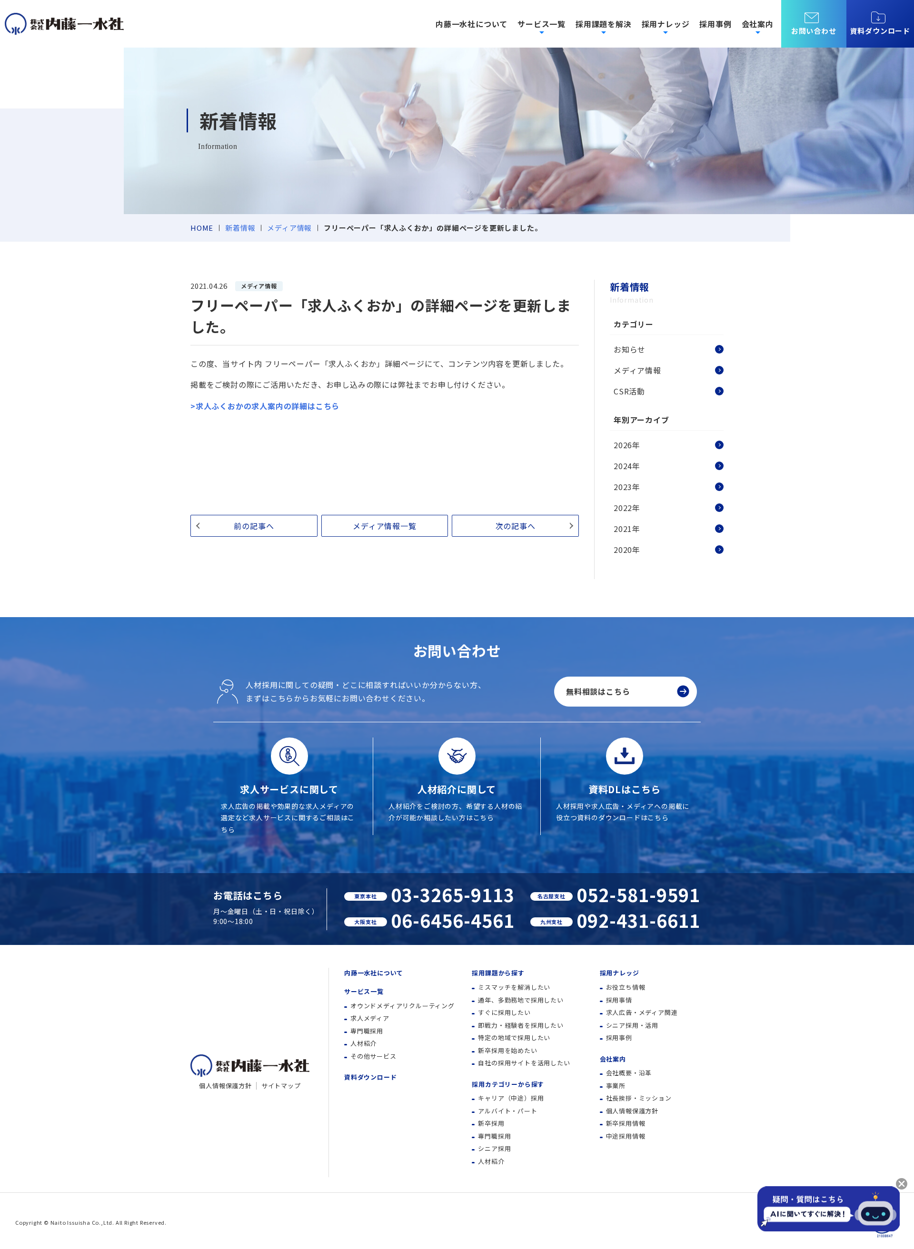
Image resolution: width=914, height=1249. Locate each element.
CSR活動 (629, 391)
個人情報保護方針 (225, 1085)
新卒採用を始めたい (507, 1050)
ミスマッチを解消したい (514, 987)
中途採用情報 (626, 1136)
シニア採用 (494, 1148)
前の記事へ (254, 525)
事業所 (616, 1085)
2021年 (627, 528)
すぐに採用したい (504, 1012)
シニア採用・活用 (632, 1025)
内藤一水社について (471, 24)
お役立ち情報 (626, 987)
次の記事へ (516, 525)
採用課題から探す (498, 972)
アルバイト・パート (507, 1110)
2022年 (627, 507)
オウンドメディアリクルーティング (402, 1005)
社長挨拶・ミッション (639, 1097)
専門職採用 (366, 1030)
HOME (201, 228)
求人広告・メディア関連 (642, 1012)
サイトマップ (281, 1085)
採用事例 (715, 24)
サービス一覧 (364, 991)
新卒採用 (491, 1123)
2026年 (627, 445)
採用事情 (619, 999)
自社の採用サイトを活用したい (524, 1062)
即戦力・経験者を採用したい (520, 1025)
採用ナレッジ (619, 972)
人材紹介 (363, 1043)
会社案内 (613, 1058)
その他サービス (373, 1056)
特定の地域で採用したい (514, 1037)
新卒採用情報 (626, 1123)
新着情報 (240, 228)
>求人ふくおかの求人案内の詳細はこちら (264, 406)
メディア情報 (289, 228)
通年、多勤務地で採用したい (520, 999)
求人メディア (369, 1018)
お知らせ (630, 349)
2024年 (627, 466)
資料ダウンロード (880, 31)
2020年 (627, 549)
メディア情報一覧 (384, 525)
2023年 (627, 486)
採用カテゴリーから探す (508, 1084)
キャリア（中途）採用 (511, 1097)
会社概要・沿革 (629, 1072)
